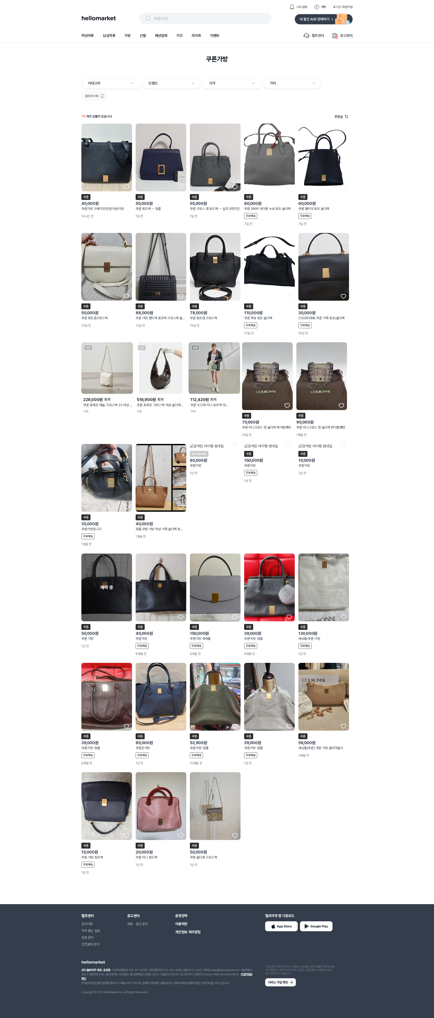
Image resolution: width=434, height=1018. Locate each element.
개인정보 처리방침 (187, 932)
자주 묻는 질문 (90, 931)
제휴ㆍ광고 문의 (137, 924)
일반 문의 (87, 938)
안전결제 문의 (90, 944)
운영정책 (181, 916)
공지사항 (87, 924)
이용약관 (181, 924)
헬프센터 (87, 916)
